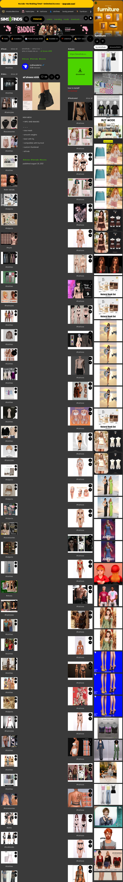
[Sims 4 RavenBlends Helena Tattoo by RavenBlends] (80, 238)
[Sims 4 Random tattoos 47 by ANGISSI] (80, 798)
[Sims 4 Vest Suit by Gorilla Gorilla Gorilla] (9, 258)
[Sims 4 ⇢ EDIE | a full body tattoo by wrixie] (80, 620)
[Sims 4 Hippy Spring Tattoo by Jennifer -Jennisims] (80, 823)
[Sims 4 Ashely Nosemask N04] (9, 181)
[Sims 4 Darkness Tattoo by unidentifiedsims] (80, 543)
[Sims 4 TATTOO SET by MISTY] (80, 645)
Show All (14, 49)
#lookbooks (9, 847)
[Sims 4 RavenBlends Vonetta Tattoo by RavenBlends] (80, 518)
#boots (42, 59)
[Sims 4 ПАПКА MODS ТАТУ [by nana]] (80, 162)
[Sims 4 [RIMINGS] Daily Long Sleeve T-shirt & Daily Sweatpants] (9, 277)
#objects (9, 209)
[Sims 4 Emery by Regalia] (9, 413)
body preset (68, 11)
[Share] (16, 57)
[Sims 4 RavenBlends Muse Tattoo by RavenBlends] (80, 569)
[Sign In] (90, 18)
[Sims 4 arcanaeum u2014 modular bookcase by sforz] (9, 548)
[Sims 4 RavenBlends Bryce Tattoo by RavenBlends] (80, 721)
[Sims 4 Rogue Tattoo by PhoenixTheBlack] (80, 289)
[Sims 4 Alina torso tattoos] (80, 111)
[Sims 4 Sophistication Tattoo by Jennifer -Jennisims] (80, 314)
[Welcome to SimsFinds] (11, 19)
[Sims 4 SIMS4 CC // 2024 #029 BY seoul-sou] (9, 567)
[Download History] (86, 18)
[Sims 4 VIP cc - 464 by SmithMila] (9, 664)
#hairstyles (9, 112)
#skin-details (9, 190)
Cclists (49, 19)
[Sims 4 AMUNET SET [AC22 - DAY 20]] (9, 528)
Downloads (75, 19)
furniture (83, 11)
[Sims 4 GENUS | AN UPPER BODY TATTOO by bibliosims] (80, 391)
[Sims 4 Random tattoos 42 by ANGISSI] (80, 747)
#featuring (6, 49)
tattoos (43, 11)
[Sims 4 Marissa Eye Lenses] (9, 238)
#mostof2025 (115, 47)
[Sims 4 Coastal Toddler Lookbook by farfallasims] (9, 59)
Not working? (72, 91)
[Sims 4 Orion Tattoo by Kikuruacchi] (80, 340)
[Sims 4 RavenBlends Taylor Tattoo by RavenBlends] (80, 849)
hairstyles (30, 11)
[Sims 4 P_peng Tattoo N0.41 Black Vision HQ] (80, 213)
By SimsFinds (101, 47)
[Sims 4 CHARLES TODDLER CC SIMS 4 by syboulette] (9, 200)
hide (119, 35)
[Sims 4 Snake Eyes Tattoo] (80, 187)
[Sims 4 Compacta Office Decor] (9, 219)
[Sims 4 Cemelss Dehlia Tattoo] (80, 416)
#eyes (9, 248)
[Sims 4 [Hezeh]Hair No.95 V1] (9, 451)
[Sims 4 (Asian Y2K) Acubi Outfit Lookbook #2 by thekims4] (9, 838)
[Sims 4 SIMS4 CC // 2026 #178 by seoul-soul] (9, 393)
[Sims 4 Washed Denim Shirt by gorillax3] (9, 84)
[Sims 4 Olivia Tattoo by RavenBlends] (80, 492)
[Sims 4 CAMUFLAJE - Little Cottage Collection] (9, 683)
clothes (56, 11)
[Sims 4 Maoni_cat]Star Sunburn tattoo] (80, 594)
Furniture (100, 35)
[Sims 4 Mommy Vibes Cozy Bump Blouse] (9, 645)
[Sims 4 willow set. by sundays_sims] (9, 470)
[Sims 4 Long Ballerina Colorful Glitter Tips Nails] (9, 799)
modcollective (12, 11)
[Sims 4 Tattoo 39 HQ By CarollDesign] (80, 442)
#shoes (9, 596)
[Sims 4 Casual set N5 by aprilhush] (9, 335)
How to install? (74, 88)
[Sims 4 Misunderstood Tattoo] (80, 136)
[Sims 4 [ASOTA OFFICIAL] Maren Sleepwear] (9, 374)
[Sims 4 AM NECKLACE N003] (9, 122)
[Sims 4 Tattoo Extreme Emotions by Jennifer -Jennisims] (80, 264)
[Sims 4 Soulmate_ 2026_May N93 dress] (9, 857)
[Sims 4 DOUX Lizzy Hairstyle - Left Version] (9, 722)
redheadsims (36, 65)
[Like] (16, 54)
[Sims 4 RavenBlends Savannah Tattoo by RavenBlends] (80, 467)
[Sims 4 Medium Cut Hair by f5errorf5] (9, 296)
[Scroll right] (90, 38)
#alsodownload (8, 74)
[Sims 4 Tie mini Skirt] (9, 741)
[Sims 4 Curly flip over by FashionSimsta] (9, 606)
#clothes (9, 68)
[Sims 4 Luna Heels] (9, 587)
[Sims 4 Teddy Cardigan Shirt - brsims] (9, 432)
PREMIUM (37, 19)
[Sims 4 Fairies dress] (9, 142)
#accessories (9, 132)
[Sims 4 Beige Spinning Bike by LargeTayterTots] (9, 702)
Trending (58, 19)
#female (34, 59)
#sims (9, 828)
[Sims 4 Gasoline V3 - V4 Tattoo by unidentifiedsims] (80, 772)
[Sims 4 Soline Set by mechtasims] (9, 490)
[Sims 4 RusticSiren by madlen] (9, 761)
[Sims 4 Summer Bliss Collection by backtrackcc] (9, 316)
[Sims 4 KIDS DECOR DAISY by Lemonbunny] (9, 509)
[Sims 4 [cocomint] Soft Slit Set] (9, 161)
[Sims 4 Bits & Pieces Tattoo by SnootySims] (80, 671)
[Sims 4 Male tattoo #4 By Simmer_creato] (80, 365)
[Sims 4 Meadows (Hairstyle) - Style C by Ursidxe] (9, 103)
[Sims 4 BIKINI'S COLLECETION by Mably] (9, 354)
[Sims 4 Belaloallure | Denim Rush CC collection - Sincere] (9, 625)
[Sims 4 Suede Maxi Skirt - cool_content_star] (9, 780)
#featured (72, 98)
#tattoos (80, 123)
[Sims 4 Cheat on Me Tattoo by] (80, 696)
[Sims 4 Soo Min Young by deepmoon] (9, 819)
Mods (66, 19)
